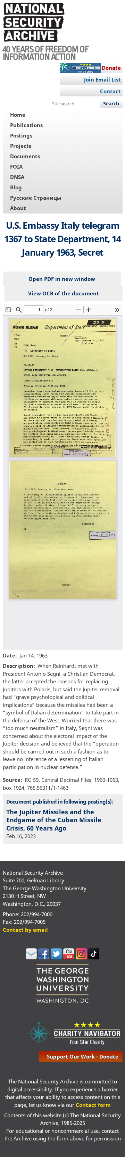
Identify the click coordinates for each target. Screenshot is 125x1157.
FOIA (16, 166)
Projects (20, 145)
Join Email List (102, 79)
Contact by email (25, 929)
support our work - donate (82, 1056)
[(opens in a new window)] (31, 957)
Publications (26, 125)
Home (17, 114)
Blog (16, 187)
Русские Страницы (35, 197)
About (18, 208)
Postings (21, 135)
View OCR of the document (63, 293)
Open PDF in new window (61, 278)
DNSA (17, 176)
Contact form (93, 1104)
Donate (111, 67)
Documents (25, 156)
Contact (110, 91)
